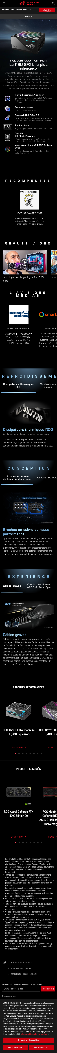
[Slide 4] (27, 753)
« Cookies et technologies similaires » (34, 1034)
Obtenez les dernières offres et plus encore (22, 985)
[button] (3, 3)
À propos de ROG (9, 996)
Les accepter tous (41, 1047)
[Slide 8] (41, 753)
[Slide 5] (30, 753)
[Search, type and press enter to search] (53, 3)
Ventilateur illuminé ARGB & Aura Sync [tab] (39, 586)
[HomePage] (4, 962)
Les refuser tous (15, 1047)
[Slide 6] (34, 753)
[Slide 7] (38, 753)
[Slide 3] (23, 753)
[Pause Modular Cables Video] (6, 625)
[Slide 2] (19, 753)
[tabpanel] (28, 527)
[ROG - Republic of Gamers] (28, 3)
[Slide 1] (15, 753)
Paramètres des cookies (28, 1040)
